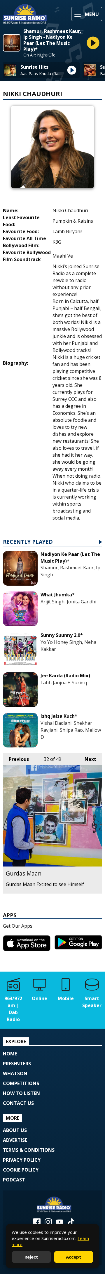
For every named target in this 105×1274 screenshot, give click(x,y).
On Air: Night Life (39, 55)
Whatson (15, 1073)
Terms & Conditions (29, 1150)
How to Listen (21, 1093)
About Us (15, 1130)
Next (87, 759)
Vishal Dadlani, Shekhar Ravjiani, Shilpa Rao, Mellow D (71, 730)
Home (10, 1053)
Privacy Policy (22, 1160)
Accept (73, 1257)
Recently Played (28, 542)
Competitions (21, 1083)
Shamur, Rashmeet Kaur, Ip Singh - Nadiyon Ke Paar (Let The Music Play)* (52, 40)
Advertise (15, 1140)
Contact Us (18, 1103)
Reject (31, 1257)
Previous (16, 759)
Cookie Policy (20, 1170)
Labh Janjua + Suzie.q (64, 682)
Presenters (17, 1063)
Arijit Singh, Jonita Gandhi (68, 601)
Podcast (14, 1179)
